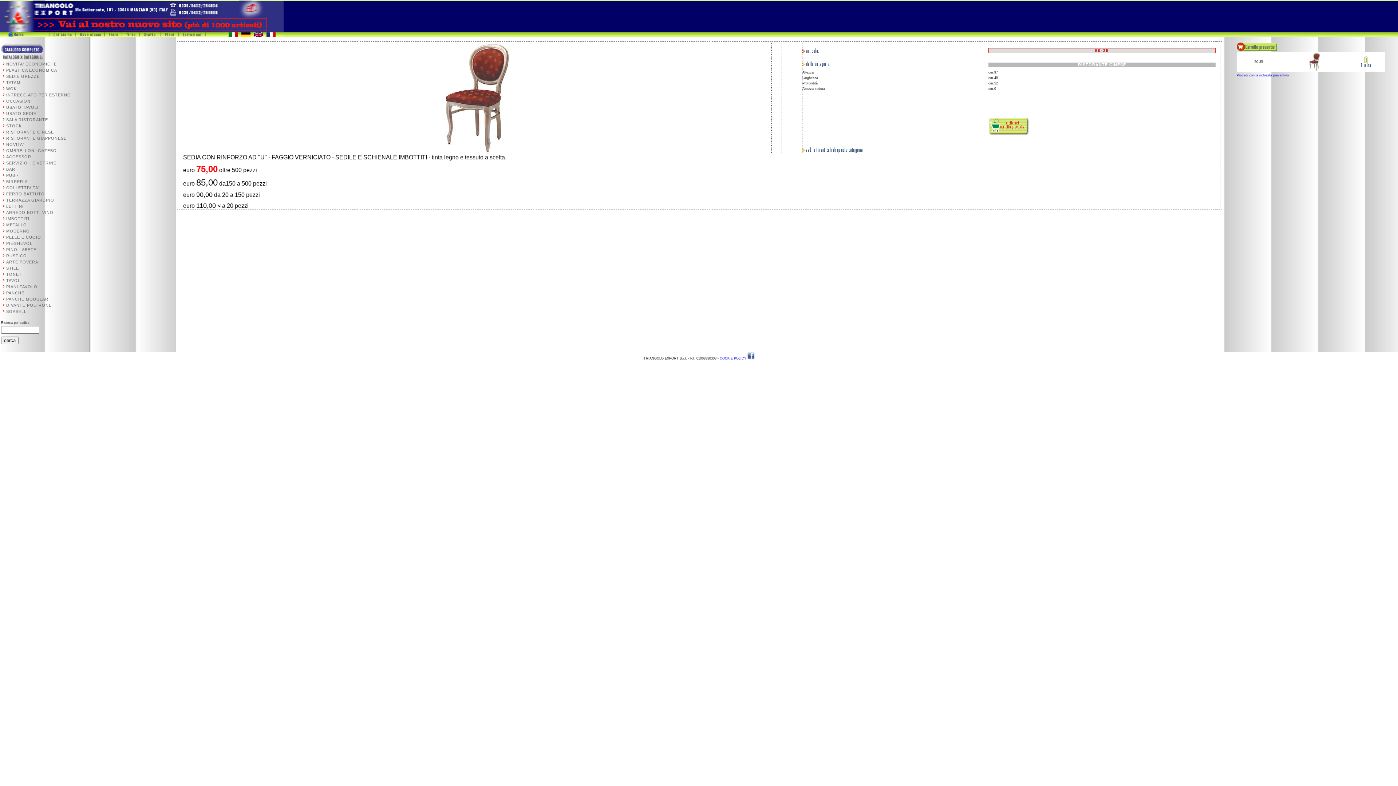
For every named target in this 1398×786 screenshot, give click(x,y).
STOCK (14, 126)
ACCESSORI (19, 157)
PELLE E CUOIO (23, 237)
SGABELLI (17, 311)
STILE (12, 268)
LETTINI (15, 206)
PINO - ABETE (21, 249)
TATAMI (14, 82)
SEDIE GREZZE (23, 76)
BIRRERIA (17, 181)
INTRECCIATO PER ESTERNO (38, 95)
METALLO (16, 225)
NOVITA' (15, 144)
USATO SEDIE (21, 113)
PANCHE (15, 293)
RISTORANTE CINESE (30, 132)
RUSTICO (16, 256)
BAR (10, 169)
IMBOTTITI (17, 219)
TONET (14, 274)
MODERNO (18, 231)
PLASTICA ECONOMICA (31, 70)
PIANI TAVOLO (21, 287)
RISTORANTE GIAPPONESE (36, 138)
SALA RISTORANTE (27, 120)
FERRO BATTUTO (25, 194)
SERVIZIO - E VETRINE (31, 163)
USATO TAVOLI (22, 107)
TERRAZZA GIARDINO (30, 200)
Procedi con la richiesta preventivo (1263, 75)
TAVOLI (14, 280)
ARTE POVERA (22, 262)
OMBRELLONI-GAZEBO (31, 150)
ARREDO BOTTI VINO (30, 212)
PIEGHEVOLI (20, 243)
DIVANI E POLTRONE (29, 305)
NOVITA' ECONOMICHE (31, 64)
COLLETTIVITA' (22, 188)
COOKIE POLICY (733, 358)
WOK (11, 89)
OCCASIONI (19, 101)
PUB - (12, 175)
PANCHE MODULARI (28, 299)
